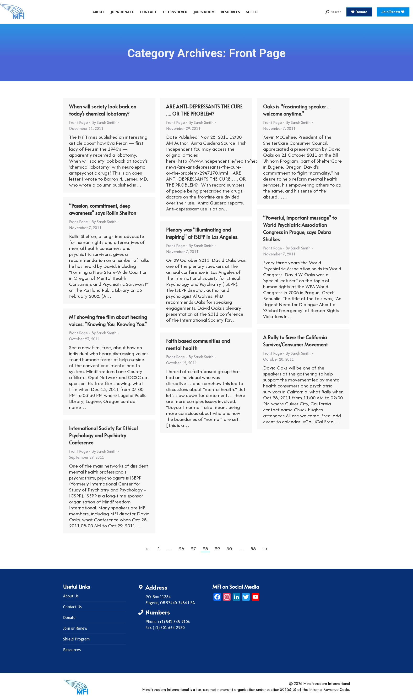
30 (229, 548)
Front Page (78, 122)
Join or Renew (75, 628)
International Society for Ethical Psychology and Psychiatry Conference (103, 435)
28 (205, 548)
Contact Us (72, 607)
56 (253, 548)
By (104, 122)
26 (181, 548)
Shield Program (76, 639)
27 (193, 548)
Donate (69, 617)
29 (217, 548)
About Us (71, 596)
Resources (72, 650)
